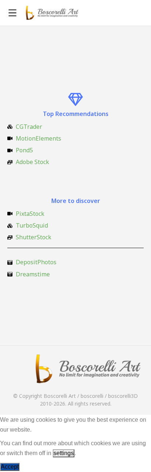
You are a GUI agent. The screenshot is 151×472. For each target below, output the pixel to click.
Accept (10, 467)
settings (64, 453)
